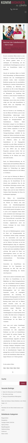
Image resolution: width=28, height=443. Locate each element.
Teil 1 (4, 368)
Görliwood (3, 431)
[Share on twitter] (12, 372)
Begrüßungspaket (5, 427)
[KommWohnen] (14, 6)
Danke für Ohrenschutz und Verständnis (12, 392)
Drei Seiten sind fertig (8, 394)
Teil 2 (8, 368)
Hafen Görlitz (4, 433)
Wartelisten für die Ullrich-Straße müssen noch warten (12, 409)
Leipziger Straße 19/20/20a (7, 422)
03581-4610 (15, 9)
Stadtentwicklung (5, 429)
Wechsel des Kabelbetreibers (18, 49)
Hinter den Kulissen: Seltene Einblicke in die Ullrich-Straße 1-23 (13, 402)
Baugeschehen (4, 418)
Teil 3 (11, 368)
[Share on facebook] (10, 372)
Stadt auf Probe (5, 424)
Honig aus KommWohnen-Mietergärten (12, 396)
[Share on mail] (15, 372)
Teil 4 (15, 368)
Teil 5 (18, 368)
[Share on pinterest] (17, 372)
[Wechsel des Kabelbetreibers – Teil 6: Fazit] (14, 32)
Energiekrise (4, 420)
